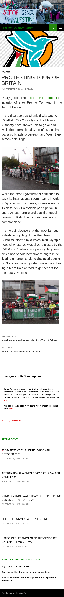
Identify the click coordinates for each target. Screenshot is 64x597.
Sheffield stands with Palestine (25, 519)
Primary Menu (60, 27)
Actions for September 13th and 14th (21, 350)
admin (30, 89)
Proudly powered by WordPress (15, 593)
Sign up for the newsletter (15, 566)
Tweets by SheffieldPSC (12, 421)
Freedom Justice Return (18, 27)
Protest (6, 72)
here (5, 400)
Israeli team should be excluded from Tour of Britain (29, 338)
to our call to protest (43, 98)
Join (4, 572)
